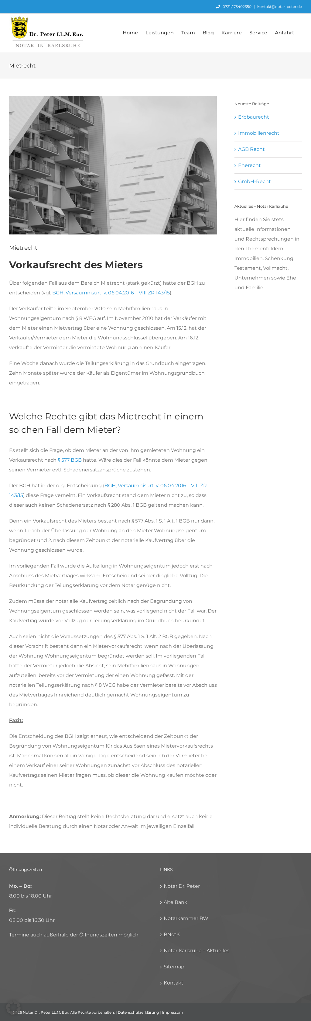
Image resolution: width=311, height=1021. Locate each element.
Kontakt (173, 983)
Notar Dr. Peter (182, 886)
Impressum (172, 1012)
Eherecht (249, 165)
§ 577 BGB (70, 460)
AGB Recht (251, 149)
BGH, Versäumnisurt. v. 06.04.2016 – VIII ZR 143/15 (111, 293)
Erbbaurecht (253, 117)
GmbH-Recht (254, 181)
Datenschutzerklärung (138, 1012)
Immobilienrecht (258, 133)
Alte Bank (175, 902)
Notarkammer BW (186, 918)
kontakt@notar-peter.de (279, 6)
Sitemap (174, 967)
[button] (13, 1007)
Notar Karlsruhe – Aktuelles (196, 950)
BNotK (172, 934)
